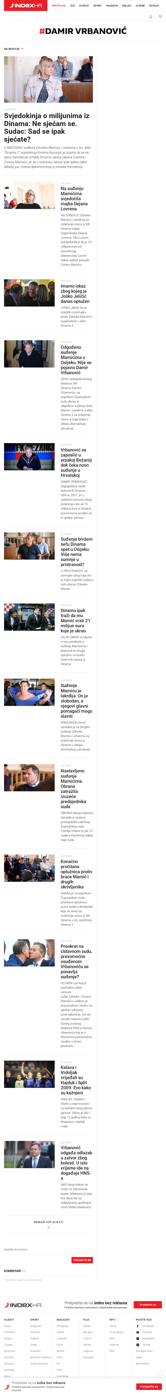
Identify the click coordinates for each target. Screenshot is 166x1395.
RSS (112, 1351)
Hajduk (34, 1338)
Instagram (148, 1338)
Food (60, 1344)
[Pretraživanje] (159, 17)
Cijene (140, 5)
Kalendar (9, 1369)
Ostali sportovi (39, 1363)
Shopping (62, 1326)
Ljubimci (62, 1338)
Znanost (9, 1363)
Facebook (148, 1326)
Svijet (7, 1326)
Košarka (35, 1351)
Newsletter (142, 1363)
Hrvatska (9, 1332)
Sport (98, 5)
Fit (58, 1363)
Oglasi (126, 5)
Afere (7, 1376)
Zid (72, 5)
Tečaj (113, 1326)
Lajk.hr (87, 1338)
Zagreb (8, 1344)
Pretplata (59, 5)
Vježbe (87, 1344)
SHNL (33, 1344)
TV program (117, 1332)
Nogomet (36, 1326)
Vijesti (84, 5)
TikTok (146, 1344)
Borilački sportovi (40, 1357)
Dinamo (35, 1332)
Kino (112, 1338)
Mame (60, 1351)
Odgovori (88, 1351)
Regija (8, 1338)
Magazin (63, 1319)
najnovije (12, 48)
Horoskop (62, 1376)
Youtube (147, 1332)
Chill (59, 1369)
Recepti (87, 1332)
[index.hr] (25, 5)
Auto (59, 1357)
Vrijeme (114, 1344)
